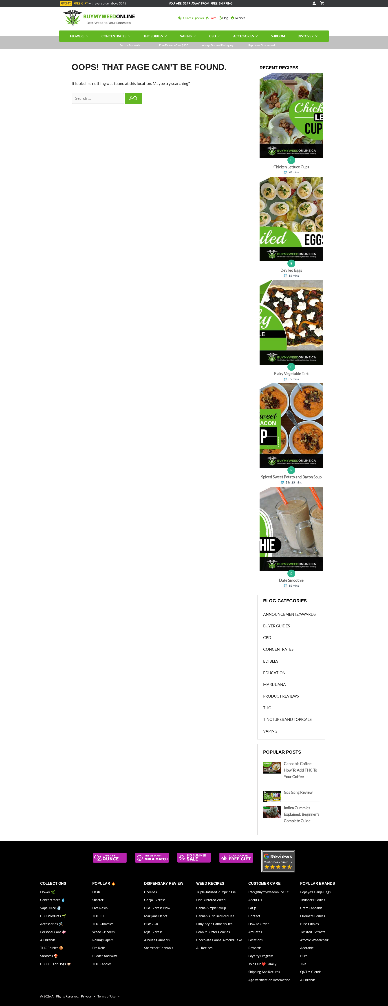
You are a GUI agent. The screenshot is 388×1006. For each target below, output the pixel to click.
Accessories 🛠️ (51, 924)
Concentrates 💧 (52, 900)
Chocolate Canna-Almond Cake (219, 940)
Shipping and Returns (264, 972)
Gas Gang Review (298, 792)
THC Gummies (103, 924)
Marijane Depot (156, 916)
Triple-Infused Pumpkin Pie (216, 892)
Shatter (98, 900)
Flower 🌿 (47, 892)
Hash (96, 892)
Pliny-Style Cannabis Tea (214, 924)
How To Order (258, 924)
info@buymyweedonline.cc (268, 892)
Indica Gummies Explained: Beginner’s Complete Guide (301, 814)
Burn (303, 956)
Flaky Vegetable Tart (291, 373)
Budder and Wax (104, 956)
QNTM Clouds (310, 972)
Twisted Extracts (312, 932)
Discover (305, 36)
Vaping (186, 36)
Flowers (77, 36)
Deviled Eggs (291, 270)
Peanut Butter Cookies (213, 932)
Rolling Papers (103, 940)
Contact (254, 916)
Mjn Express (153, 932)
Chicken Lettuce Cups (291, 167)
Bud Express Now (157, 908)
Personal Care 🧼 (53, 932)
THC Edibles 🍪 (51, 948)
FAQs (252, 908)
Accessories (243, 36)
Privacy (86, 996)
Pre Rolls (99, 948)
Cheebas (150, 892)
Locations (255, 940)
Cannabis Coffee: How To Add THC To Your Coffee (300, 770)
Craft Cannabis (311, 908)
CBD (212, 36)
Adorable (307, 948)
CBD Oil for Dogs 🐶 (55, 964)
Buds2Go (151, 924)
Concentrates (113, 36)
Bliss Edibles (309, 924)
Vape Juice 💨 (50, 908)
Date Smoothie (291, 580)
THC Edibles (153, 36)
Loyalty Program (260, 956)
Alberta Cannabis (157, 940)
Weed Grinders (103, 932)
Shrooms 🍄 (49, 956)
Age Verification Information (269, 980)
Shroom (278, 36)
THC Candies (102, 964)
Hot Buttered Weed (210, 900)
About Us (255, 900)
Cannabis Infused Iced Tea (215, 916)
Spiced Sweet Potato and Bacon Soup (291, 477)
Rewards (254, 948)
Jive (303, 964)
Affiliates (255, 932)
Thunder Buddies (312, 900)
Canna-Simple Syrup (211, 908)
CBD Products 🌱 (53, 916)
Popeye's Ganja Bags (315, 892)
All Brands (47, 940)
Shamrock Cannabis (158, 948)
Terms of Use (106, 996)
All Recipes (204, 948)
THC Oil (98, 916)
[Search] (133, 98)
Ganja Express (154, 900)
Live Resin (100, 908)
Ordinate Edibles (312, 916)
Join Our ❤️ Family (262, 964)
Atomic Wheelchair (314, 940)
